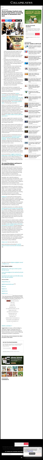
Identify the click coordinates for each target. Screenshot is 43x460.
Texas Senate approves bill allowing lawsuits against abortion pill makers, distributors (35, 69)
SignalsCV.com (4, 291)
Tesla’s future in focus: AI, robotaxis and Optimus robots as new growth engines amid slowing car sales (35, 52)
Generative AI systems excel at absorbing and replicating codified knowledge (11, 137)
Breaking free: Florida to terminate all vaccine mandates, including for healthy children (35, 46)
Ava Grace (10, 18)
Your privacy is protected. (6, 351)
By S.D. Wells (34, 60)
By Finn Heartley (35, 113)
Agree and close (32, 453)
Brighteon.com (5, 293)
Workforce (10, 333)
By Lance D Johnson (35, 108)
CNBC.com (4, 286)
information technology (15, 330)
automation (4, 329)
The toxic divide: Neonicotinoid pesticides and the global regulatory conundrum (34, 131)
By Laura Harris (35, 71)
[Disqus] (13, 395)
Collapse (8, 329)
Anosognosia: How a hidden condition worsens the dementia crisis (34, 92)
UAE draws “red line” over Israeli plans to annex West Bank (34, 127)
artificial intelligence (17, 328)
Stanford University (19, 332)
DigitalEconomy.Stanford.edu (8, 284)
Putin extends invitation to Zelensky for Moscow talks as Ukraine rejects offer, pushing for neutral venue (35, 63)
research (12, 332)
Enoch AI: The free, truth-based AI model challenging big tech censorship (35, 122)
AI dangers (10, 328)
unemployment (5, 333)
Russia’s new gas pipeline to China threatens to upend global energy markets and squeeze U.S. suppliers (35, 98)
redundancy (7, 332)
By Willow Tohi (35, 54)
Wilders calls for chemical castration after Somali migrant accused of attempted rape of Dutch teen (34, 87)
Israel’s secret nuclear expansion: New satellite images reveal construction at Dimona (35, 156)
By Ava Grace (34, 94)
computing (13, 329)
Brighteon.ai (4, 288)
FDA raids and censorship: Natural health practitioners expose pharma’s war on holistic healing (35, 111)
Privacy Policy (30, 451)
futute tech (18, 329)
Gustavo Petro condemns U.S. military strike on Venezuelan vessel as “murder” (34, 74)
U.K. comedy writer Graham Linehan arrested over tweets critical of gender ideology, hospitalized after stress (35, 80)
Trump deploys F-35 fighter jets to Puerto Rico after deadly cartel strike (35, 143)
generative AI (4, 330)
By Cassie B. (34, 119)
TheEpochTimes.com (6, 281)
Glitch (8, 330)
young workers (16, 333)
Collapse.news (4, 242)
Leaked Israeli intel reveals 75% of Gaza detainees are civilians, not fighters (35, 116)
